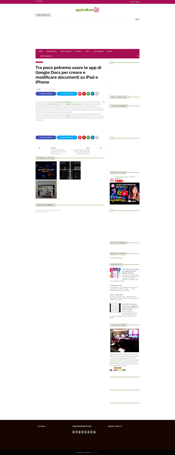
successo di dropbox (64, 102)
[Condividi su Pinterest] (97, 94)
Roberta (39, 89)
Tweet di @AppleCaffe (116, 258)
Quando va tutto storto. (116, 295)
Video (109, 51)
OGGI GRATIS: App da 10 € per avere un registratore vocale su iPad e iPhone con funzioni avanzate (130, 306)
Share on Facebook (46, 93)
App (87, 51)
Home (40, 51)
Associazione (45, 56)
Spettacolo (66, 51)
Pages (69, 116)
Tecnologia (51, 51)
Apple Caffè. (94, 452)
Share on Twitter (68, 93)
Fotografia (99, 51)
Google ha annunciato (73, 104)
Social (78, 51)
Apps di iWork (54, 104)
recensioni (39, 62)
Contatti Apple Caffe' (116, 285)
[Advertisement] (87, 33)
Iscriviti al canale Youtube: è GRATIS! (124, 177)
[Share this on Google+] (80, 94)
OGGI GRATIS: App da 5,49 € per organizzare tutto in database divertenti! (130, 271)
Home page (39, 1)
